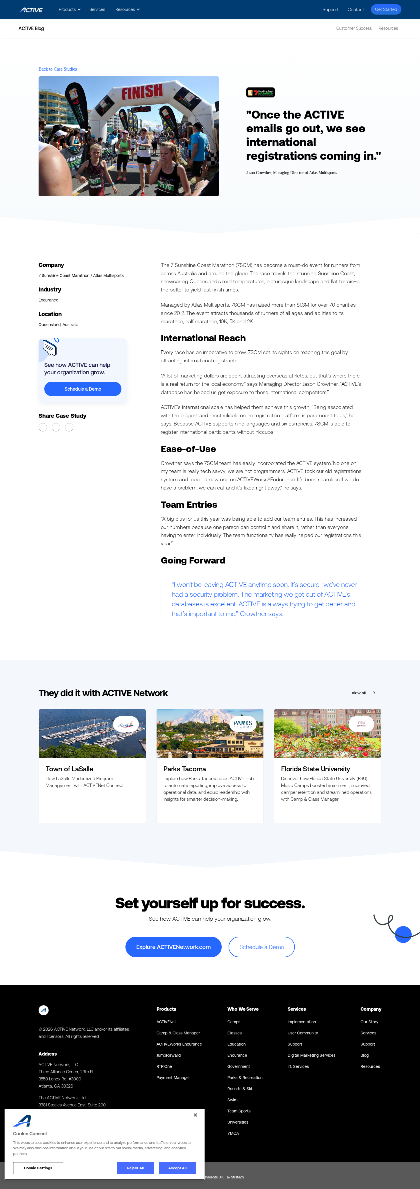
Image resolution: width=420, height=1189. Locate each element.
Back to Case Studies (58, 69)
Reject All (135, 1168)
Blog (365, 1055)
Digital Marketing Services (311, 1055)
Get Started (386, 9)
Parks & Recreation (245, 1077)
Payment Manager (173, 1077)
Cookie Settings (38, 1168)
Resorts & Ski (239, 1088)
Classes (234, 1033)
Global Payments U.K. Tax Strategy (218, 1177)
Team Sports (239, 1111)
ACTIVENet (166, 1022)
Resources (388, 28)
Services (97, 9)
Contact (356, 9)
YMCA (233, 1133)
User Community (303, 1033)
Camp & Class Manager (178, 1033)
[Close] (195, 1115)
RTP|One (164, 1066)
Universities (237, 1122)
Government (238, 1066)
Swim (232, 1100)
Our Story (369, 1022)
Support (331, 9)
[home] (31, 9)
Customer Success (354, 28)
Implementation (302, 1022)
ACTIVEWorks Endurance (179, 1044)
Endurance (237, 1055)
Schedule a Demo (83, 388)
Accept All (177, 1168)
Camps (233, 1022)
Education (236, 1044)
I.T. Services (298, 1066)
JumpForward (169, 1055)
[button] (69, 9)
